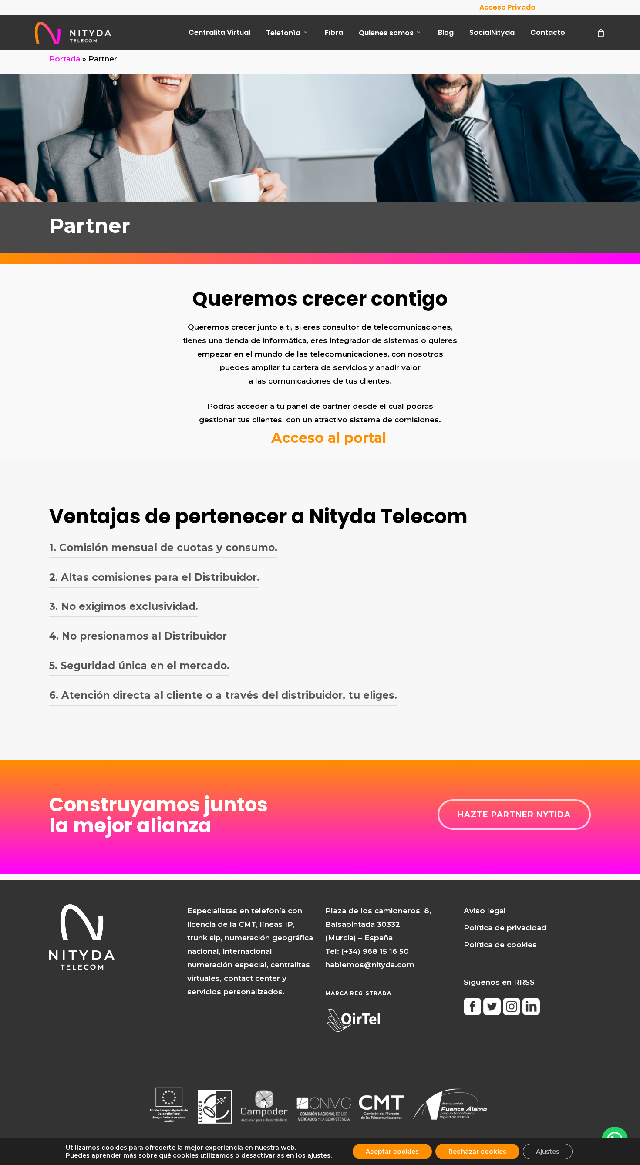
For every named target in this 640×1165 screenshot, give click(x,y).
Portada (64, 58)
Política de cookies (500, 944)
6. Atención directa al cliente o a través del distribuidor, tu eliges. (223, 695)
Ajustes (547, 1151)
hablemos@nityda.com (369, 964)
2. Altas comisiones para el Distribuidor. (154, 577)
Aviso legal (485, 910)
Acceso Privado (507, 7)
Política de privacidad (505, 927)
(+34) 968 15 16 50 (375, 951)
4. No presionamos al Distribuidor (138, 636)
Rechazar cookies (477, 1151)
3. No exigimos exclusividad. (123, 606)
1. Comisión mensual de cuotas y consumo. (163, 548)
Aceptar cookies (392, 1151)
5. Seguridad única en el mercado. (139, 666)
